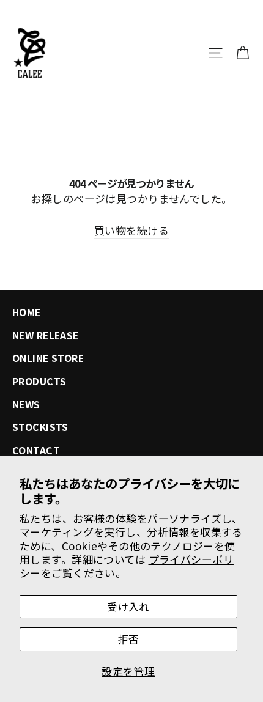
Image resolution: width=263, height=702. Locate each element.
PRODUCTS (39, 381)
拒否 (128, 638)
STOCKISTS (40, 427)
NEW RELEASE (45, 335)
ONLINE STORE (48, 358)
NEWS (26, 404)
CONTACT (36, 450)
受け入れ (128, 606)
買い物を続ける (131, 230)
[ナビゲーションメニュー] (215, 53)
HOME (26, 312)
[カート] (242, 53)
